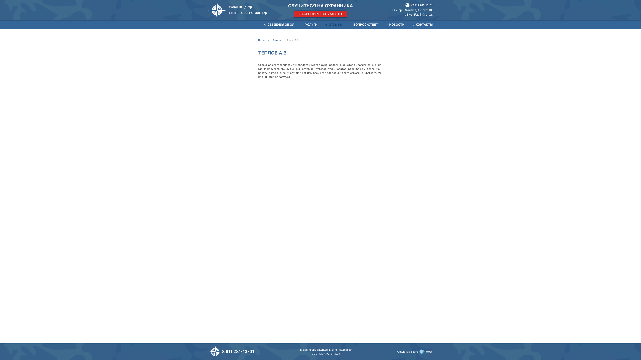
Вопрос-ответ (365, 24)
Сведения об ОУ (281, 24)
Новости (396, 24)
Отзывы (335, 24)
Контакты (424, 24)
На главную (264, 40)
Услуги (311, 24)
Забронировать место (320, 14)
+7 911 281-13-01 (422, 5)
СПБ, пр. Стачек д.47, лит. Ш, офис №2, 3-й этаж (411, 12)
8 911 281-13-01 (238, 351)
